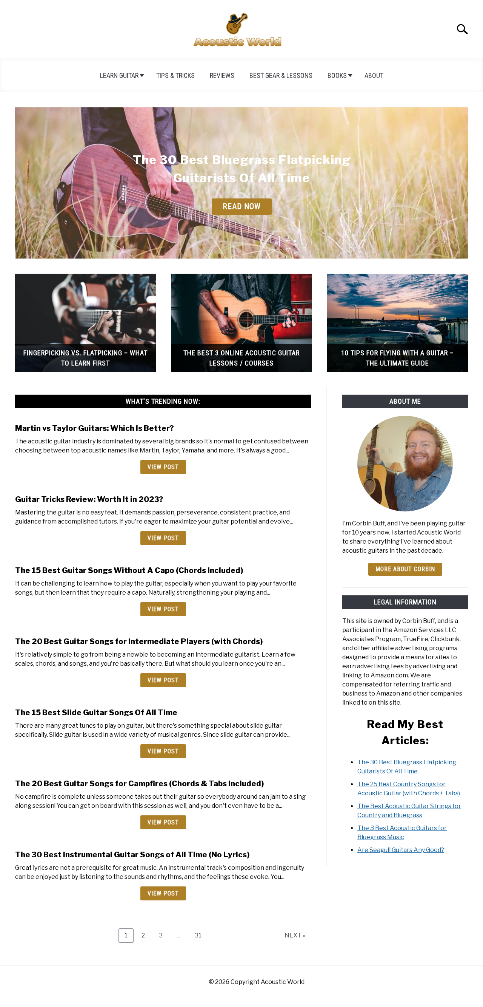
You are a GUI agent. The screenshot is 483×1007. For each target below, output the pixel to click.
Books (337, 75)
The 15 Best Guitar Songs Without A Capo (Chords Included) (129, 570)
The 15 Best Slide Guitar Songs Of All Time (96, 712)
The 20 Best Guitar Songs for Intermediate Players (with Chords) (139, 641)
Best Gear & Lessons (280, 75)
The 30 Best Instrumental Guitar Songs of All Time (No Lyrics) (132, 854)
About (374, 75)
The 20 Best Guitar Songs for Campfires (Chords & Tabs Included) (139, 783)
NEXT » (295, 935)
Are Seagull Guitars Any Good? (400, 850)
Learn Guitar (119, 75)
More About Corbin (405, 569)
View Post (163, 467)
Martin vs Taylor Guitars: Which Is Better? (94, 428)
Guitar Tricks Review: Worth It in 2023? (89, 499)
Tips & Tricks (175, 75)
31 (201, 935)
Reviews (222, 75)
